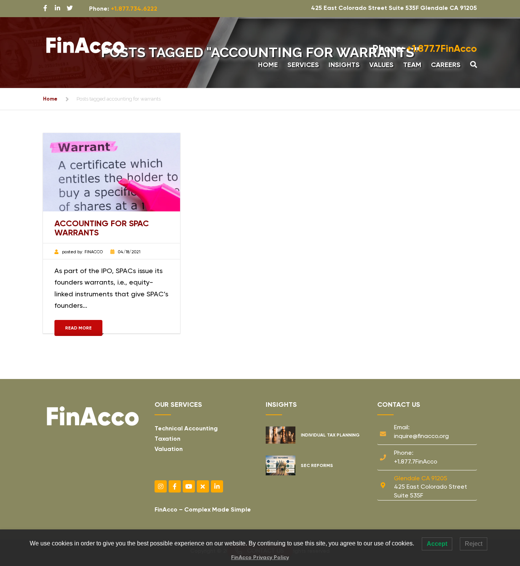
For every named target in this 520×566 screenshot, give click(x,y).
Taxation (167, 438)
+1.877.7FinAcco (424, 48)
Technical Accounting (186, 428)
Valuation (169, 448)
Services (303, 65)
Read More (78, 328)
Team (412, 65)
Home (268, 65)
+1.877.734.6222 (134, 8)
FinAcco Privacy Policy (260, 557)
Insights (344, 65)
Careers (446, 65)
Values (381, 65)
